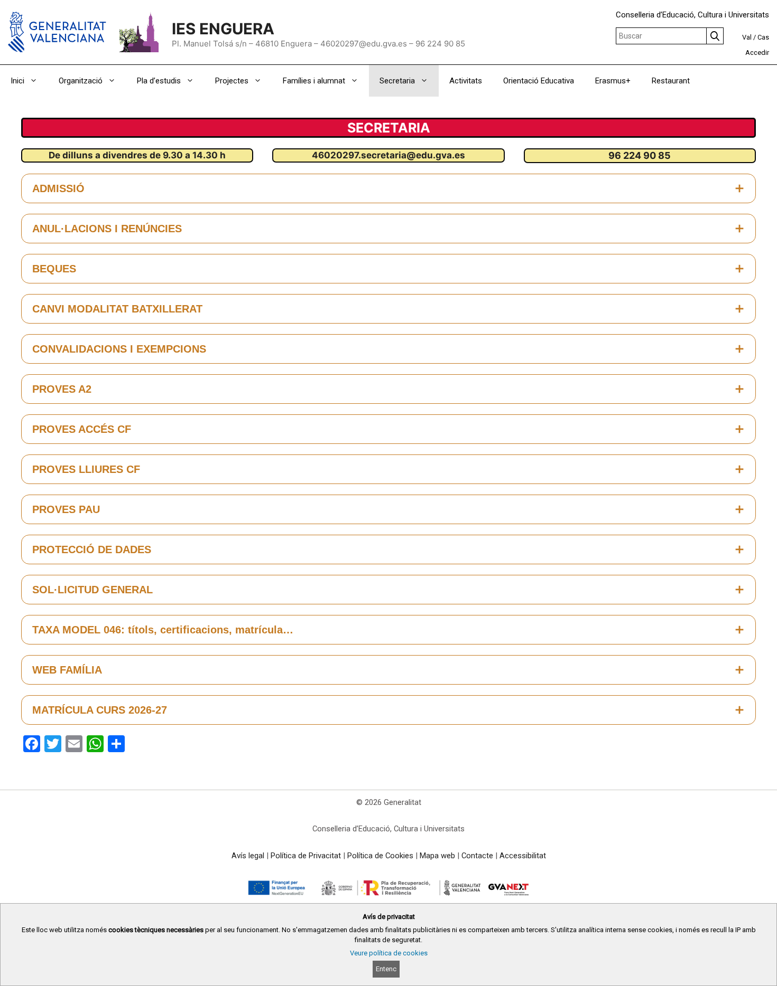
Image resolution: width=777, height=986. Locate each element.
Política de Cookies (380, 855)
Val (747, 37)
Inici (17, 81)
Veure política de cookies (389, 953)
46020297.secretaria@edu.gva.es (388, 155)
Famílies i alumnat (314, 81)
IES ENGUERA (223, 29)
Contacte (477, 855)
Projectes (231, 81)
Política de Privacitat (306, 855)
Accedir (757, 52)
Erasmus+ (613, 81)
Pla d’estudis (159, 81)
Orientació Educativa (538, 81)
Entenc (386, 969)
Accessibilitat (523, 855)
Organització (81, 81)
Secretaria (397, 81)
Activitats (465, 81)
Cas (763, 37)
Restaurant (671, 81)
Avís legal (248, 855)
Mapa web (437, 855)
